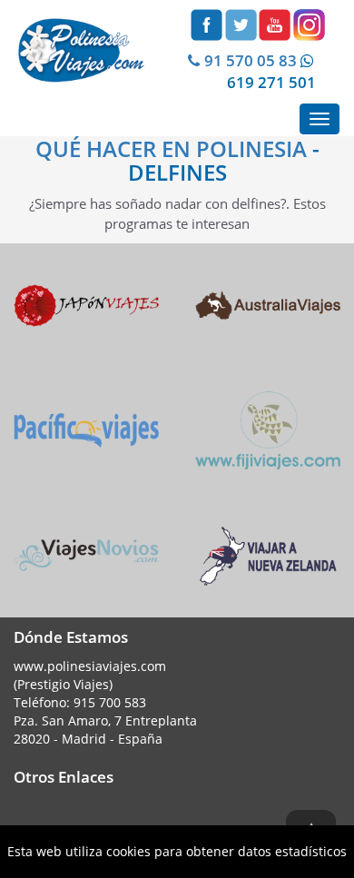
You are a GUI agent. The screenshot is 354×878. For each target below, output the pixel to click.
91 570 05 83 (250, 60)
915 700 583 (110, 702)
